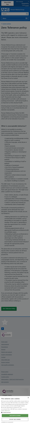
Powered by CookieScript (7, 422)
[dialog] (15, 410)
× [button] (28, 397)
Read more (7, 410)
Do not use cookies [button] (15, 419)
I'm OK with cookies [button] (15, 415)
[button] (15, 412)
